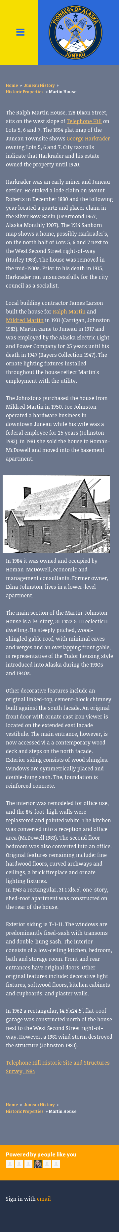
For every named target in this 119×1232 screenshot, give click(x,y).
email (44, 1198)
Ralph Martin (69, 311)
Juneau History (39, 85)
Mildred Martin (25, 320)
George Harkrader (88, 138)
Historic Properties (25, 91)
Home (12, 85)
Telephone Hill (84, 121)
